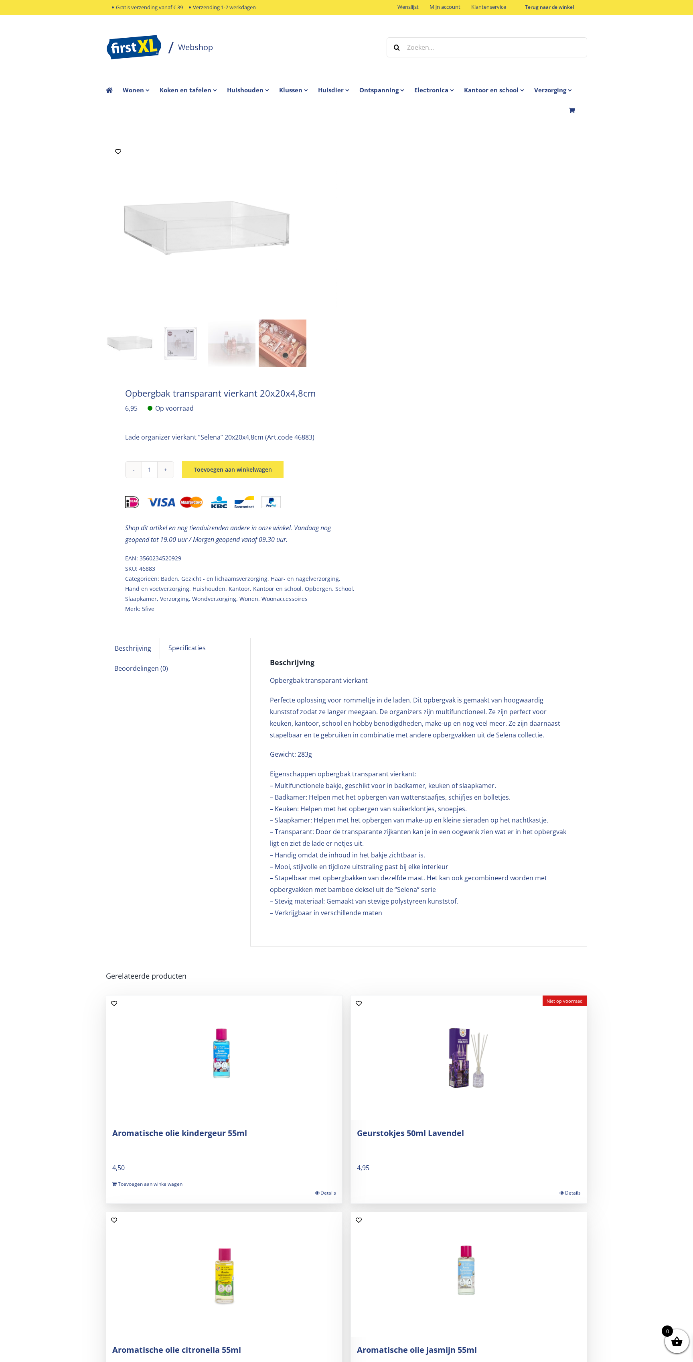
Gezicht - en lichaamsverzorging (224, 578)
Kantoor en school (277, 588)
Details (328, 1192)
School (344, 588)
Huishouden (208, 588)
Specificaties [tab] (187, 647)
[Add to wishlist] (118, 152)
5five (148, 609)
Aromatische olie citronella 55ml (176, 1349)
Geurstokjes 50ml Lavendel (410, 1133)
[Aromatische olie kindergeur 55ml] (224, 1058)
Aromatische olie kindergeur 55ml (179, 1133)
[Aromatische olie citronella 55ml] (224, 1274)
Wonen (248, 599)
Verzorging (174, 599)
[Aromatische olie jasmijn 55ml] (469, 1274)
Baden (169, 578)
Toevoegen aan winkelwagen (233, 469)
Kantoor (239, 588)
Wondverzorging (214, 599)
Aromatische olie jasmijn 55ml (417, 1349)
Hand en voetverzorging (157, 588)
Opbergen (318, 588)
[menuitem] (141, 90)
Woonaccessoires (284, 599)
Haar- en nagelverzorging (305, 578)
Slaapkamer (141, 599)
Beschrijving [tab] (133, 648)
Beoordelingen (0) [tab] (141, 668)
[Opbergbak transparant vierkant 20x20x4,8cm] (206, 227)
